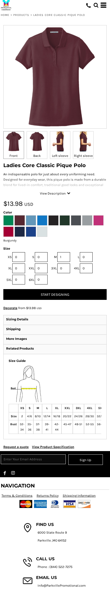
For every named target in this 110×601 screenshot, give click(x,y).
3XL (54, 268)
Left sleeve (60, 156)
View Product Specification (53, 447)
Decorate (10, 308)
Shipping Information (79, 495)
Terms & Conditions (17, 495)
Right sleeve (83, 156)
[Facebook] (4, 473)
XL (10, 268)
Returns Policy (48, 495)
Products (21, 15)
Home (5, 15)
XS (10, 257)
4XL (76, 268)
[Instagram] (13, 473)
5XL (9, 280)
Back (37, 156)
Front (13, 156)
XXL (31, 268)
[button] (95, 5)
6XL (31, 280)
